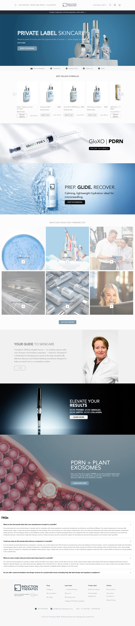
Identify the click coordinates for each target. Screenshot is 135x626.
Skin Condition (51, 593)
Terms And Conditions (110, 594)
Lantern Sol (90, 617)
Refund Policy (111, 600)
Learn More (34, 116)
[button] (15, 5)
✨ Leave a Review (71, 589)
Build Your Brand (93, 589)
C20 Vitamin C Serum (94, 107)
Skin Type (50, 597)
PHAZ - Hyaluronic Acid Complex (24, 108)
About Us (68, 593)
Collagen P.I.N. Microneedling (74, 601)
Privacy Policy (110, 589)
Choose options (22, 116)
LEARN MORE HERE (79, 483)
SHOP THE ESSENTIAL (75, 202)
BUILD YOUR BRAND (27, 48)
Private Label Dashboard (92, 594)
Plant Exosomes (70, 597)
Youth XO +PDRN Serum (72, 107)
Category (50, 589)
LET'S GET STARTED (67, 322)
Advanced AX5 (45, 107)
